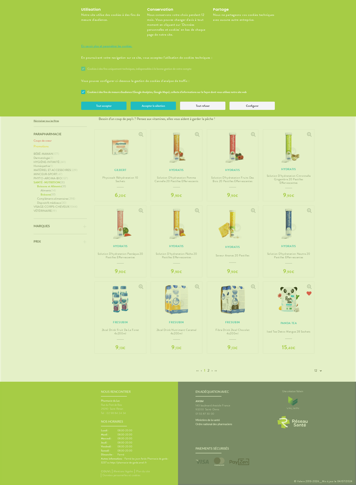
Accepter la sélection (153, 106)
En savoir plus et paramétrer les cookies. (106, 46)
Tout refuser (203, 106)
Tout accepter (104, 106)
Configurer (252, 106)
